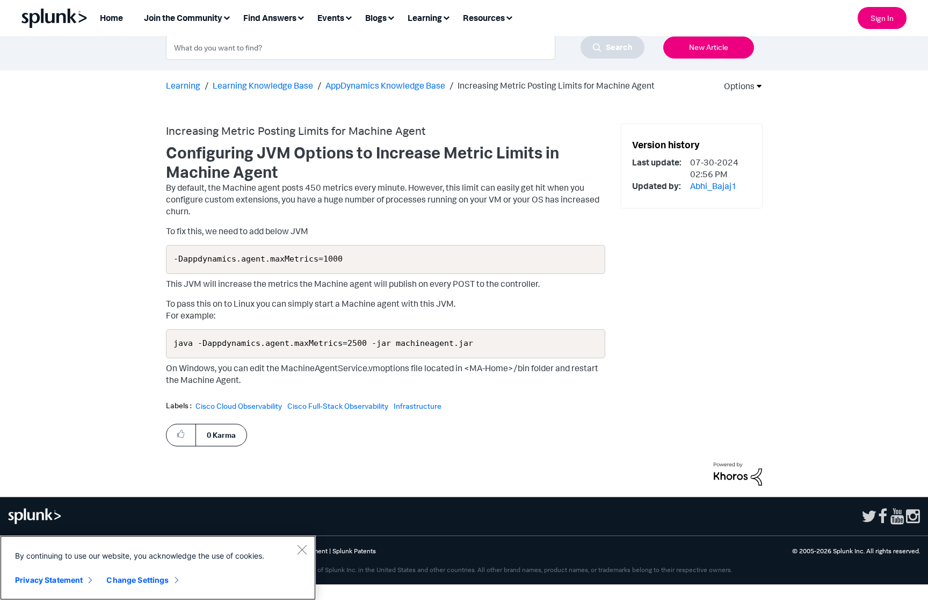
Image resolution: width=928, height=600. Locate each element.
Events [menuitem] (330, 17)
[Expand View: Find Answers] (300, 17)
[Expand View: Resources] (509, 17)
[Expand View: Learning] (446, 17)
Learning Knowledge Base (263, 85)
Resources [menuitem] (484, 17)
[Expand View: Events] (348, 17)
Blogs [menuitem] (376, 17)
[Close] (301, 549)
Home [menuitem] (111, 17)
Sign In (882, 18)
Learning (183, 85)
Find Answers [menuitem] (269, 17)
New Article (708, 47)
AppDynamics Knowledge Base (385, 85)
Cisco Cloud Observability (238, 406)
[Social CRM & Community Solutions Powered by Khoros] (738, 473)
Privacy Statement (49, 579)
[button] (180, 434)
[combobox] (405, 47)
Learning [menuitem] (425, 17)
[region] (158, 568)
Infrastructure (417, 406)
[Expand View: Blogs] (391, 17)
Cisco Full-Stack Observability (337, 406)
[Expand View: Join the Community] (226, 17)
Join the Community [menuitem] (183, 17)
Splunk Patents (354, 551)
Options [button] (736, 86)
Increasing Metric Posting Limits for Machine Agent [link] (556, 85)
